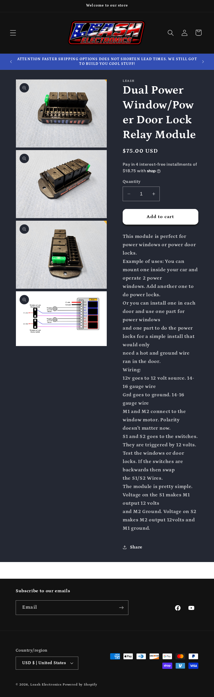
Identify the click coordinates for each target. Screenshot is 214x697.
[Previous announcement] (11, 61)
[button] (13, 33)
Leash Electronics (46, 685)
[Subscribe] (121, 607)
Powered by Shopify (80, 685)
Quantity (132, 182)
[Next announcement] (203, 61)
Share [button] (136, 547)
